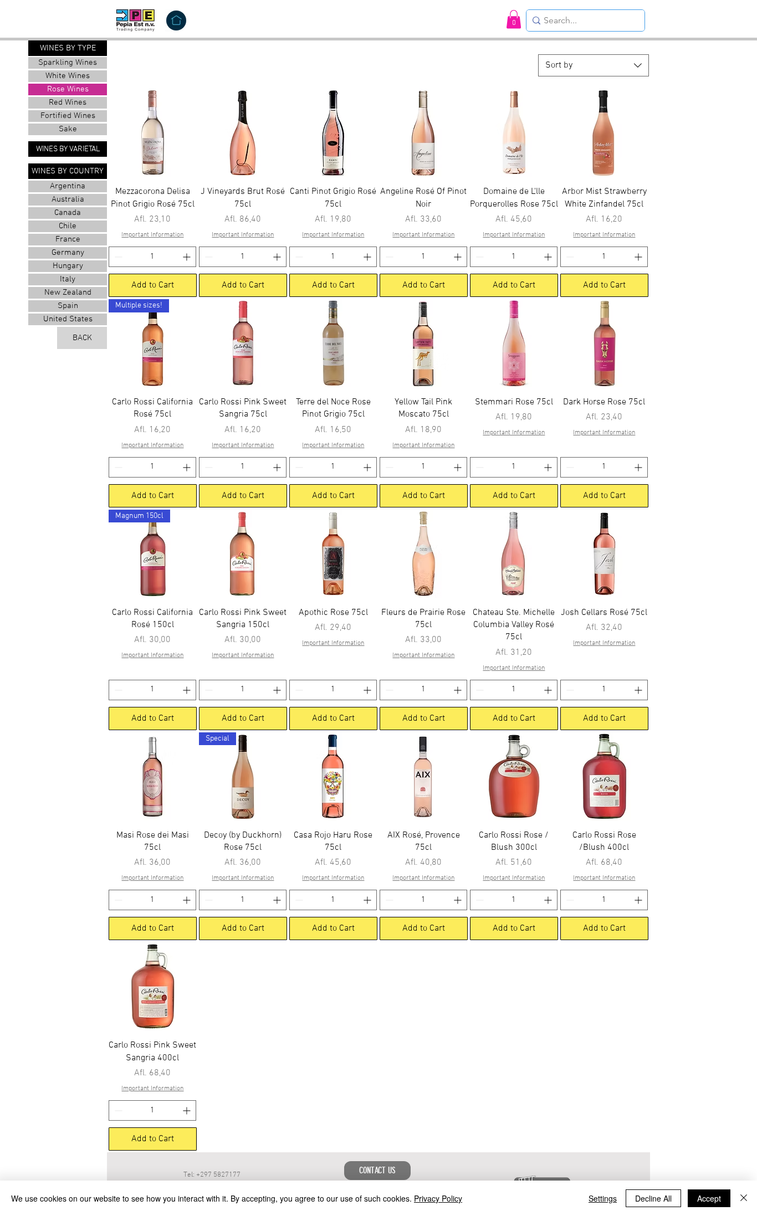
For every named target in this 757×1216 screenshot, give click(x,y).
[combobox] (593, 65)
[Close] (743, 1198)
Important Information (152, 235)
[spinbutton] (152, 256)
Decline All (653, 1198)
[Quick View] (153, 133)
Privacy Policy (438, 1198)
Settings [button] (603, 1198)
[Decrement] (117, 256)
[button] (513, 19)
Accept (709, 1198)
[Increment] (188, 256)
